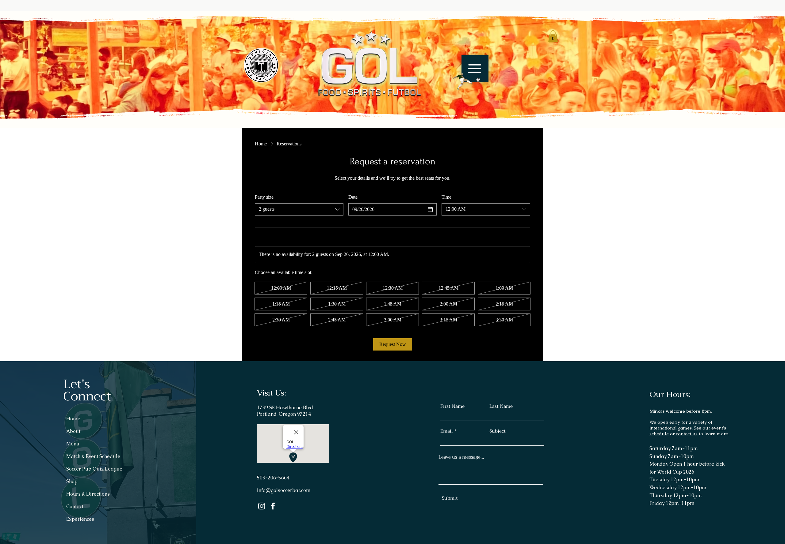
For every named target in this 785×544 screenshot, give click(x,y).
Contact (74, 506)
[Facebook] (273, 506)
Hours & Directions (88, 494)
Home (73, 418)
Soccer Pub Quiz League (94, 469)
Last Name (501, 406)
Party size (264, 197)
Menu (72, 444)
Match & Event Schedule (93, 456)
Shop (72, 481)
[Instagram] (261, 506)
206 (272, 478)
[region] (472, 76)
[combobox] (299, 209)
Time (446, 197)
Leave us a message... (461, 457)
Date (353, 197)
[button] (463, 81)
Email (446, 431)
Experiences (80, 519)
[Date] (430, 209)
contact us (687, 434)
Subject (497, 431)
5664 (283, 478)
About (73, 431)
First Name (452, 406)
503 (261, 478)
